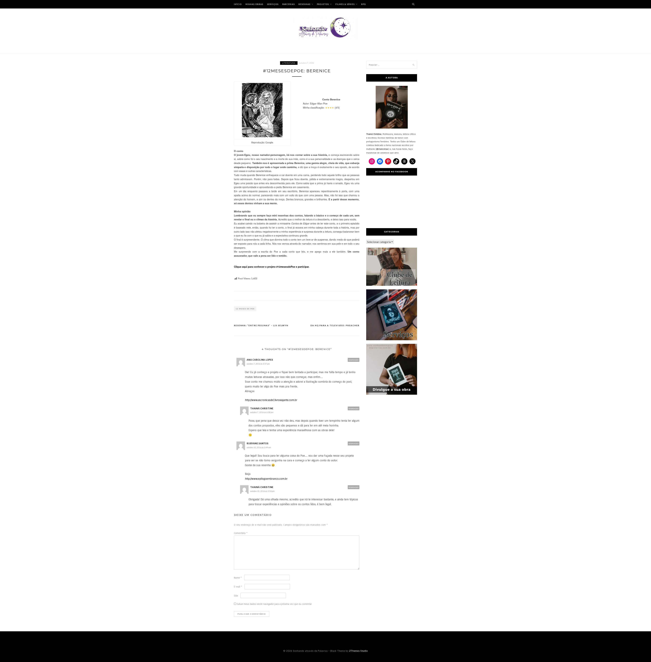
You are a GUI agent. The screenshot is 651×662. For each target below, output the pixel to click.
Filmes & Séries (345, 4)
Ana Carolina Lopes (260, 359)
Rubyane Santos (258, 443)
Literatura (288, 63)
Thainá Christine (261, 408)
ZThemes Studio (358, 650)
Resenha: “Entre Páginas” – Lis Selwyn (261, 325)
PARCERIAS (288, 4)
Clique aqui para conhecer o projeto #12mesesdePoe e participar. (271, 266)
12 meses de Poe (245, 309)
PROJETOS (323, 4)
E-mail (238, 586)
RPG (363, 4)
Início (238, 4)
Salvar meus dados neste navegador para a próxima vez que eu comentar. (274, 604)
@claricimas (382, 149)
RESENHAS (304, 4)
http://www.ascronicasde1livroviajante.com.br (271, 400)
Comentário (241, 533)
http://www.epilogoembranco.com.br (266, 478)
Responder (354, 360)
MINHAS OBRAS (254, 4)
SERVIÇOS (273, 4)
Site (236, 595)
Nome (238, 577)
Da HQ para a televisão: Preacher (334, 325)
